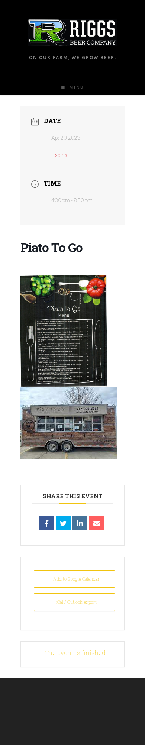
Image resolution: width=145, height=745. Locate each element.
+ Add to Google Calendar (74, 579)
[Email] (96, 523)
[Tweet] (63, 523)
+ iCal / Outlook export (74, 602)
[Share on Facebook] (46, 523)
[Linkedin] (79, 523)
